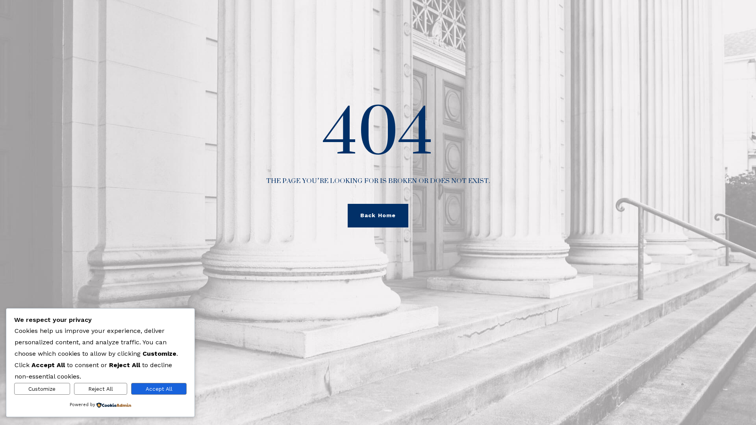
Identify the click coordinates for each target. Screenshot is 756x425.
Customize (42, 389)
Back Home (378, 215)
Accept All (159, 389)
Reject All (100, 389)
